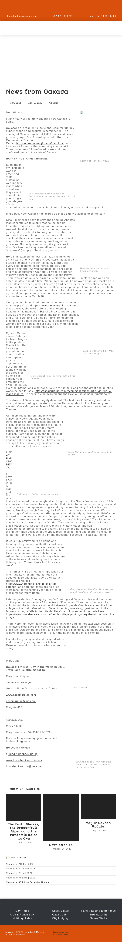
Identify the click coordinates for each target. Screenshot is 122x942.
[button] (61, 27)
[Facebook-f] (49, 7)
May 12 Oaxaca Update (98, 824)
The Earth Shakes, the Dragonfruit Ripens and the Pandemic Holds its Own (23, 831)
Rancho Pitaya (49, 311)
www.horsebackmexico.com (24, 760)
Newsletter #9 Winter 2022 (20, 868)
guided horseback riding (22, 754)
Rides (22, 904)
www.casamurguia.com (56, 305)
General (53, 103)
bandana (87, 207)
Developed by (60, 933)
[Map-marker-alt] (78, 7)
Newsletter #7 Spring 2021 (20, 878)
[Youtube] (59, 7)
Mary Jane (15, 103)
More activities (98, 904)
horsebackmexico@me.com (23, 766)
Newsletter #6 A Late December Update (27, 882)
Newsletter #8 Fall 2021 (19, 873)
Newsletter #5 (61, 845)
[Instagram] (40, 7)
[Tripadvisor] (68, 7)
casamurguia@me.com (21, 701)
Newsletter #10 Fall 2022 (19, 864)
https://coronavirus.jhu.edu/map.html (40, 143)
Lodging (60, 904)
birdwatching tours (18, 741)
